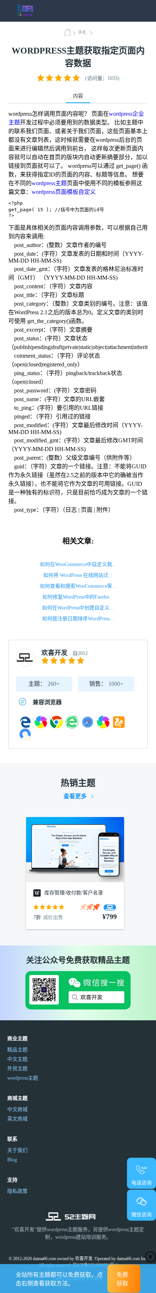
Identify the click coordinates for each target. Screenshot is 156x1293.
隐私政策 (17, 1191)
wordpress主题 (49, 183)
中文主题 (17, 1059)
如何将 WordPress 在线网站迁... (78, 575)
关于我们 (17, 1150)
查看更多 (75, 796)
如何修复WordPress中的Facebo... (78, 597)
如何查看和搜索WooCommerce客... (78, 586)
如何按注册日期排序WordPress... (78, 618)
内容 (78, 96)
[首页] (69, 32)
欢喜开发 (54, 652)
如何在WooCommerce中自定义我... (78, 564)
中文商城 (17, 1109)
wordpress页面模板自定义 (64, 192)
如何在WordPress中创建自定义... (78, 608)
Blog (12, 1159)
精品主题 (17, 1049)
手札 (82, 32)
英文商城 (17, 1119)
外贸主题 (17, 1068)
